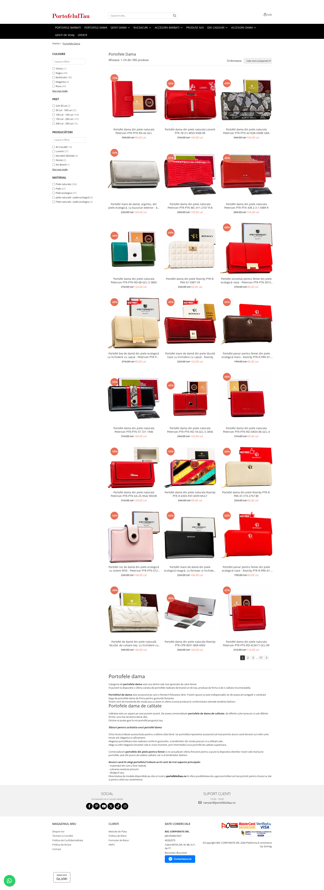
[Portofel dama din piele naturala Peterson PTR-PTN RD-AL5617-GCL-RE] (246, 611)
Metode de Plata (118, 831)
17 (260, 657)
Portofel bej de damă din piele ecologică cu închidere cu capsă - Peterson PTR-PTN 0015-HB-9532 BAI (134, 355)
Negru (59, 73)
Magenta (61, 82)
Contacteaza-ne (182, 859)
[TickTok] (118, 806)
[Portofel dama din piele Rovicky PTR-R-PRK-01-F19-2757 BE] (246, 467)
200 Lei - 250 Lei (64, 123)
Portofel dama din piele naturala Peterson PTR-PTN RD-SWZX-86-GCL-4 (246, 429)
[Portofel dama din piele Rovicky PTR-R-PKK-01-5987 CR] (190, 249)
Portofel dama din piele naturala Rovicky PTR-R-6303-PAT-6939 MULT (190, 494)
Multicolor (61, 77)
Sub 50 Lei (61, 105)
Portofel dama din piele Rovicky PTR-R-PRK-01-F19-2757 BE (246, 494)
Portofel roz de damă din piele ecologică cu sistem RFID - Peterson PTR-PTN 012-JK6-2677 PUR (134, 568)
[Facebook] (89, 806)
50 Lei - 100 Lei (64, 110)
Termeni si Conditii (62, 835)
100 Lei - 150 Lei (64, 114)
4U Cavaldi (61, 147)
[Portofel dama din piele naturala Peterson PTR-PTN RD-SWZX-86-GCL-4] (246, 398)
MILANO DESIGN (65, 155)
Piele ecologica (64, 193)
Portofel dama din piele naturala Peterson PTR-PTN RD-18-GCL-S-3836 (190, 429)
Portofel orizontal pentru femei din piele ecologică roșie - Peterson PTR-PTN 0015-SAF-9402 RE (246, 280)
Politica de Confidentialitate (67, 840)
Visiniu (59, 68)
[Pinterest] (96, 806)
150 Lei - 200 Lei (64, 119)
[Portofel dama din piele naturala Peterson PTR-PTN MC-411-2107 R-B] (190, 174)
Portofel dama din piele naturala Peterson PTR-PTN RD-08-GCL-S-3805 (134, 280)
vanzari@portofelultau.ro (219, 802)
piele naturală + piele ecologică (72, 197)
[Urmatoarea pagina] (266, 657)
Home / (57, 43)
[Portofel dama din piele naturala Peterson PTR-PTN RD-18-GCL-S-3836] (190, 398)
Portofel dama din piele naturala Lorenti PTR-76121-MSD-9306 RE (190, 131)
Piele (58, 188)
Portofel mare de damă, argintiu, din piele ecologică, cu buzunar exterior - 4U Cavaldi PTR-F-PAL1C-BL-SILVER (133, 205)
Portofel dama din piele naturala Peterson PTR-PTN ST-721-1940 (133, 429)
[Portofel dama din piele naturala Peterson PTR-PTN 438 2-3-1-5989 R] (246, 174)
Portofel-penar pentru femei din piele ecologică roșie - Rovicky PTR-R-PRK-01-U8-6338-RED (246, 568)
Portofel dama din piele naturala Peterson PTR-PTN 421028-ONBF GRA (246, 131)
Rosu (58, 86)
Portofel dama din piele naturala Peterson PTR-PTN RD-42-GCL (133, 131)
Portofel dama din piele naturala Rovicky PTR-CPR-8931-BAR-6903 (190, 643)
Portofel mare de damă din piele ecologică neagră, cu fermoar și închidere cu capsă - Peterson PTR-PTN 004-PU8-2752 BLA (190, 568)
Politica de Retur (118, 835)
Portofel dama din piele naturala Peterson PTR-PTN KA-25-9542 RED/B (134, 494)
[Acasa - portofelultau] (71, 15)
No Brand (61, 164)
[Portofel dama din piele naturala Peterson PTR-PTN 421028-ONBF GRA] (246, 99)
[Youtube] (103, 806)
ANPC (112, 844)
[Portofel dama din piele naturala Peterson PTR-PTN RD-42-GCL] (134, 99)
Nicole (59, 160)
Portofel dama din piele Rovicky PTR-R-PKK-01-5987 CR (190, 280)
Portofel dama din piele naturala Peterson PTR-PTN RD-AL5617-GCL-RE (246, 643)
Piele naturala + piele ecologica (72, 201)
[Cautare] (174, 16)
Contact (56, 849)
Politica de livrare (61, 844)
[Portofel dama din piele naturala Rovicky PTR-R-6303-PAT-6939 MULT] (190, 468)
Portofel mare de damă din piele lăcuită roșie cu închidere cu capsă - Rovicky (190, 355)
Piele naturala (63, 184)
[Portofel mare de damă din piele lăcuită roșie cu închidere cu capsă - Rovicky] (190, 323)
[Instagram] (125, 806)
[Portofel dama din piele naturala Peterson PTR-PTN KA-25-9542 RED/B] (134, 468)
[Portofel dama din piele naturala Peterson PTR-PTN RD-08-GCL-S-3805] (134, 249)
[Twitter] (110, 806)
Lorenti (60, 151)
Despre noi (58, 831)
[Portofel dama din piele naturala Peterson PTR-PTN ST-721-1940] (134, 398)
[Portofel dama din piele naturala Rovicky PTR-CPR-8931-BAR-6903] (190, 611)
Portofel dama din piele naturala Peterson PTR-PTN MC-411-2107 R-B (190, 205)
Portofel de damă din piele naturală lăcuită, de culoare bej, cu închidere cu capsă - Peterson (133, 643)
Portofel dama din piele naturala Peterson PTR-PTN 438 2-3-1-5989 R (246, 205)
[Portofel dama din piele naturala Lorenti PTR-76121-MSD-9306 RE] (190, 99)
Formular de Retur (119, 840)
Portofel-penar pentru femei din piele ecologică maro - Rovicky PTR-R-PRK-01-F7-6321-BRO (246, 355)
